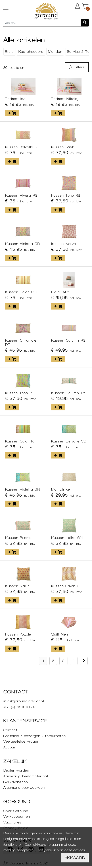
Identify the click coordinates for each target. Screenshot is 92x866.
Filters (78, 67)
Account (10, 747)
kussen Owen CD (66, 586)
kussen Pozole (18, 634)
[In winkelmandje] (12, 113)
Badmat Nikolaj (64, 99)
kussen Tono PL (19, 393)
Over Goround (15, 811)
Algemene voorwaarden (24, 787)
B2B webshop (15, 782)
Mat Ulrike (60, 489)
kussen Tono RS (65, 195)
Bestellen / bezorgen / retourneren (34, 736)
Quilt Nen (59, 634)
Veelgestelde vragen (21, 741)
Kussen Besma (18, 538)
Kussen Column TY (68, 393)
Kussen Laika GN (67, 538)
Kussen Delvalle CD (68, 441)
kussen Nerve (63, 244)
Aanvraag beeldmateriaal (25, 776)
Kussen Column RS (68, 340)
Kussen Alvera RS (21, 195)
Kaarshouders (30, 51)
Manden (55, 51)
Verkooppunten (16, 816)
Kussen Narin (17, 586)
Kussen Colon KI (20, 441)
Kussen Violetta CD (22, 244)
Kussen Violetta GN (22, 489)
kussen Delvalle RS (22, 147)
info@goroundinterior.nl (23, 701)
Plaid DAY (60, 292)
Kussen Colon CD (21, 292)
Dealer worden (16, 770)
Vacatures (12, 822)
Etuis (9, 51)
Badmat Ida (15, 99)
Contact (10, 730)
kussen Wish (62, 147)
